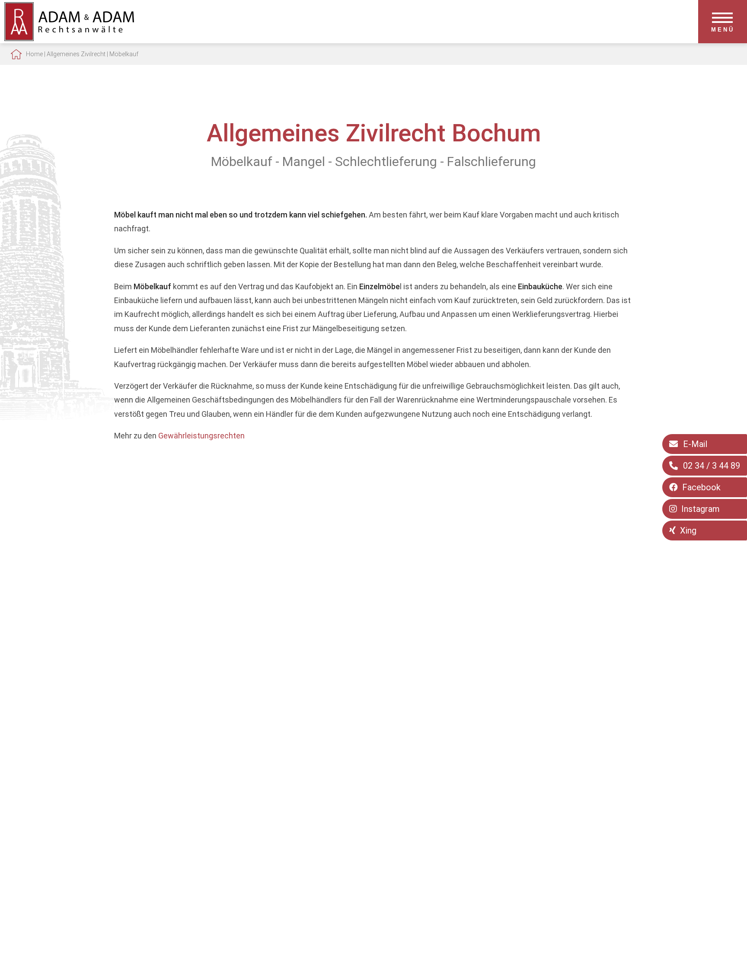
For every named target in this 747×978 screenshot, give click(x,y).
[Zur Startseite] (69, 38)
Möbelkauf (123, 54)
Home (34, 54)
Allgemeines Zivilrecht (76, 54)
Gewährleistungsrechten (201, 435)
